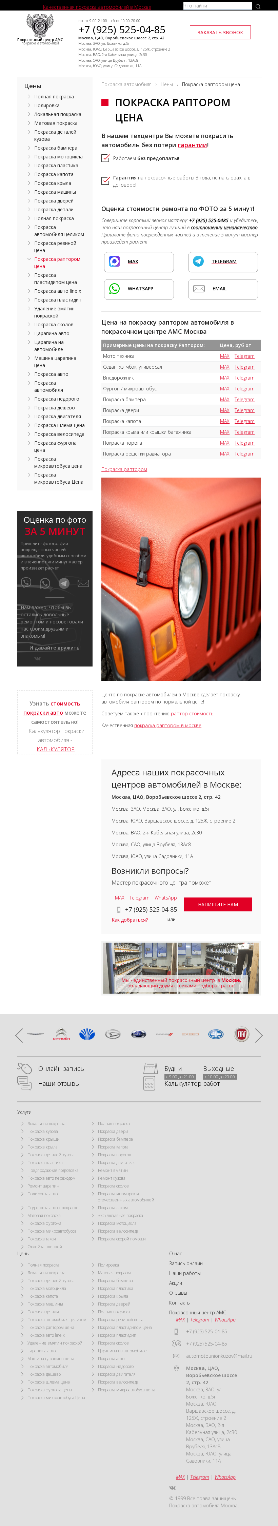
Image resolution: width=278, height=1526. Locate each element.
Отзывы (178, 1293)
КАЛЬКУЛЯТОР (56, 749)
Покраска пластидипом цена (55, 278)
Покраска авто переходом (51, 1178)
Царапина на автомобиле (49, 345)
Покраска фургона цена (55, 446)
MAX (225, 356)
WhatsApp (166, 897)
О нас (175, 1253)
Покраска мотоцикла (58, 156)
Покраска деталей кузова (55, 135)
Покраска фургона (44, 1223)
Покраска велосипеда (59, 434)
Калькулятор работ (192, 1083)
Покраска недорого (56, 398)
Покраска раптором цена (57, 262)
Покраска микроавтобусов (52, 1231)
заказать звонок (220, 32)
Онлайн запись (61, 1069)
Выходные (218, 1069)
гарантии (192, 145)
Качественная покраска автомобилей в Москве (97, 7)
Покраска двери (113, 1131)
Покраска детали (54, 209)
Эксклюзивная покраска (120, 1215)
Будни (173, 1069)
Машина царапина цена (55, 361)
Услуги (24, 1112)
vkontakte (37, 658)
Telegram (245, 356)
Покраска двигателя (57, 416)
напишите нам (218, 904)
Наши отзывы (59, 1083)
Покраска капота (54, 174)
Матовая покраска (56, 123)
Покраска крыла (52, 183)
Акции (175, 1283)
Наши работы (185, 1273)
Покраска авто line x (57, 291)
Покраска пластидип (57, 299)
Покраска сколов (54, 324)
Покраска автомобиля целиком (59, 230)
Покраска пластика (56, 165)
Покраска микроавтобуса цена (58, 462)
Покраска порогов (114, 1155)
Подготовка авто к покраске (53, 1208)
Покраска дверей (54, 200)
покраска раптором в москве (167, 725)
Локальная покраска (57, 114)
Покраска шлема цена (59, 425)
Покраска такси (41, 1239)
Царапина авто (52, 333)
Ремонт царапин (43, 1186)
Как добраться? (130, 919)
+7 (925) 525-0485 (209, 220)
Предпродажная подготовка (53, 1170)
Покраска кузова (42, 1131)
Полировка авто (42, 1194)
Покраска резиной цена (55, 246)
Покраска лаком (113, 1208)
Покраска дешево (54, 407)
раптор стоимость (192, 713)
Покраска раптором (124, 469)
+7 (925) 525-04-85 (121, 29)
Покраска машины (55, 192)
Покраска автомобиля (48, 386)
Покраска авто (51, 374)
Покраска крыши (43, 1139)
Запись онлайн (186, 1263)
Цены (32, 86)
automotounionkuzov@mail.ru (219, 1356)
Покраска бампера (55, 147)
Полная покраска (54, 96)
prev (22, 1035)
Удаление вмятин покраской (54, 312)
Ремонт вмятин (113, 1170)
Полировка (47, 105)
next (256, 1035)
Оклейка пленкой (44, 1247)
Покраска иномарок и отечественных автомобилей (126, 1197)
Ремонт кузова (111, 1178)
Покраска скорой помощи (122, 1239)
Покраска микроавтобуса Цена (58, 478)
